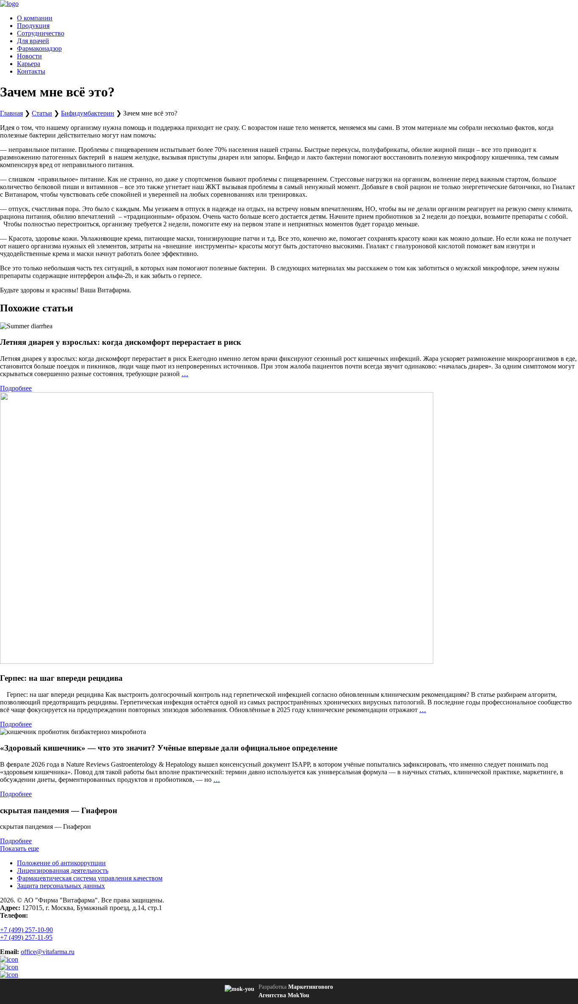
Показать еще (19, 848)
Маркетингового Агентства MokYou (296, 991)
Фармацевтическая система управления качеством (89, 878)
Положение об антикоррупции (61, 862)
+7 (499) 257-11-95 (26, 937)
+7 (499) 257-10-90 (26, 929)
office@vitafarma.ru (47, 951)
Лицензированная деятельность (62, 870)
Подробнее (16, 388)
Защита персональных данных (61, 885)
